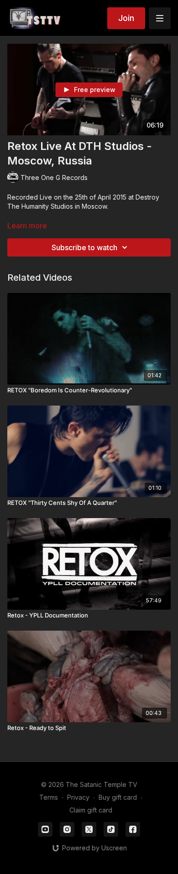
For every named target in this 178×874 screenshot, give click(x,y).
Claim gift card (90, 810)
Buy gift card (118, 797)
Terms (48, 797)
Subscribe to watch (84, 247)
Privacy (78, 797)
